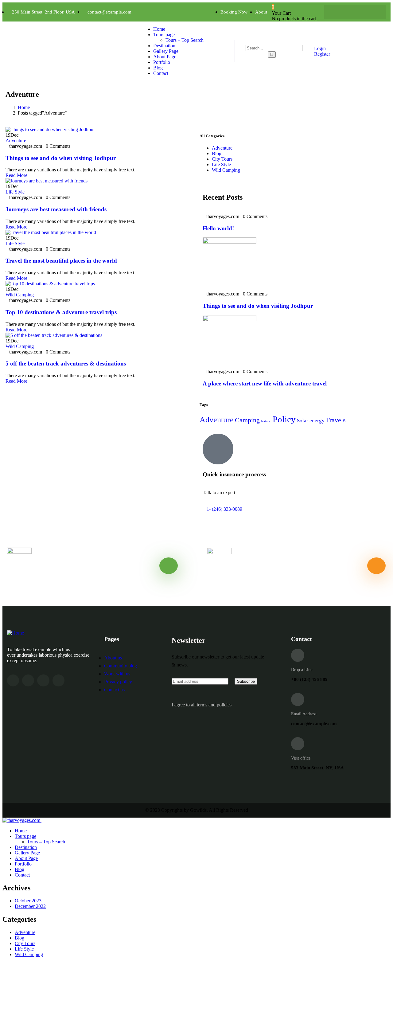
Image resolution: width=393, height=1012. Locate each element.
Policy (284, 419)
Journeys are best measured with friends (56, 209)
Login (319, 48)
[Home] (15, 632)
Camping (247, 420)
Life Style (15, 191)
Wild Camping (20, 294)
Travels (336, 420)
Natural (266, 421)
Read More (17, 175)
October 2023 (28, 900)
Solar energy (311, 421)
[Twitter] (349, 12)
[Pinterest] (373, 12)
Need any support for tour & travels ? (68, 577)
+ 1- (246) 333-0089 (222, 509)
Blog (216, 153)
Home (24, 107)
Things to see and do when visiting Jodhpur (61, 158)
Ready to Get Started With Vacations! (268, 577)
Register (321, 54)
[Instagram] (361, 12)
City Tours (222, 159)
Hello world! (218, 228)
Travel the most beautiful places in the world (61, 260)
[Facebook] (337, 12)
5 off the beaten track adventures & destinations (66, 363)
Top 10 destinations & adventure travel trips (61, 312)
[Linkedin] (58, 680)
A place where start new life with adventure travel (265, 383)
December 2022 (30, 906)
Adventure (16, 140)
